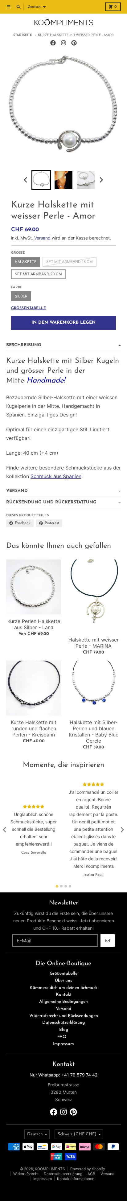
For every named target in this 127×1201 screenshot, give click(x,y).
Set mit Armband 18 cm (69, 261)
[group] (41, 180)
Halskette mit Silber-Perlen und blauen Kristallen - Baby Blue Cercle (93, 731)
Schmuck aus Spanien (56, 476)
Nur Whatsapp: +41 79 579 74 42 (63, 1074)
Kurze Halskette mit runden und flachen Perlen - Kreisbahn (33, 728)
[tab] (57, 886)
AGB (91, 1173)
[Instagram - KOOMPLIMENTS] (63, 43)
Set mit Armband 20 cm (38, 274)
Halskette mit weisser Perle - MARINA (93, 643)
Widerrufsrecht (26, 1173)
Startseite (22, 35)
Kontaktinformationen (75, 1178)
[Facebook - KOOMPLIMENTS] (53, 43)
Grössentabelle (28, 308)
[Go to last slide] (26, 180)
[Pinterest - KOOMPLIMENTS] (74, 43)
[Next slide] (101, 180)
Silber (21, 296)
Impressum (42, 1178)
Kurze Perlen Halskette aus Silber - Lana (33, 624)
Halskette (25, 261)
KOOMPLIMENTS (50, 1168)
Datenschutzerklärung (63, 1173)
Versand (42, 237)
